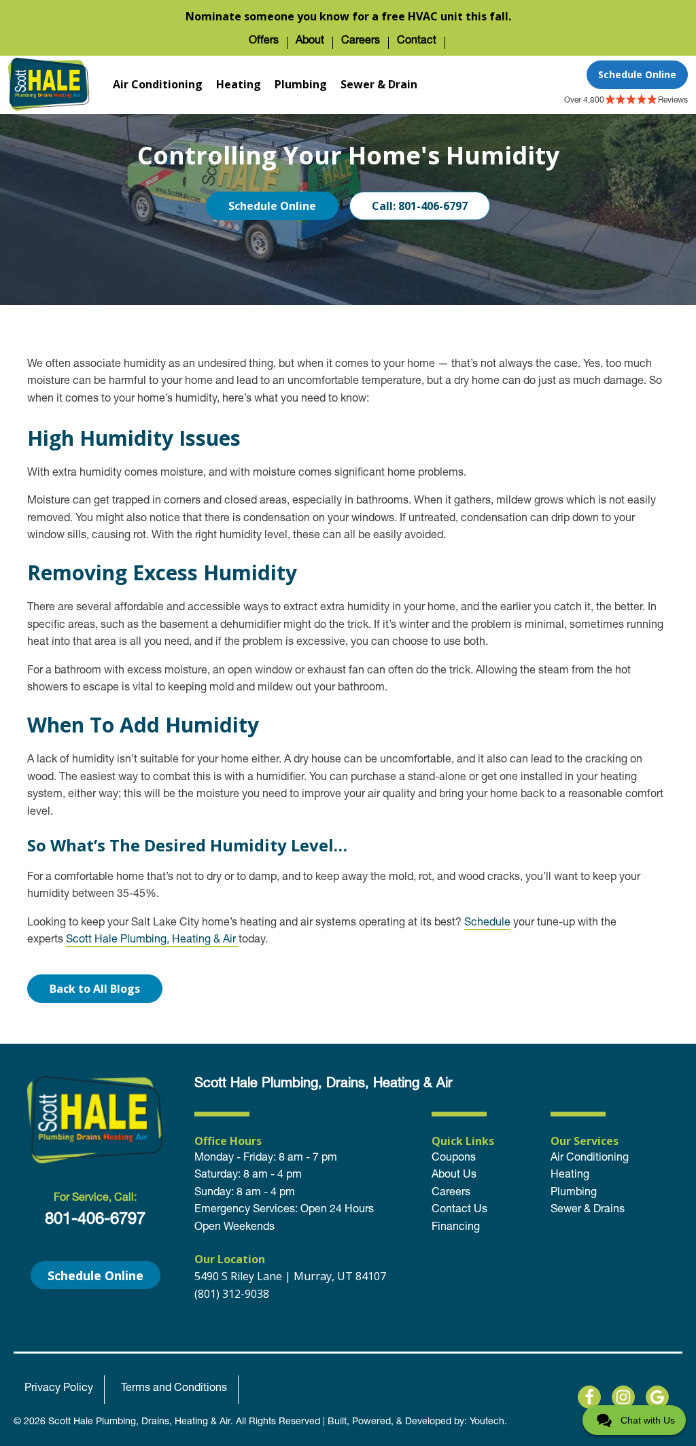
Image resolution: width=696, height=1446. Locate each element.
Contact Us (459, 1210)
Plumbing (301, 84)
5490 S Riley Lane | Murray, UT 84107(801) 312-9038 (290, 1285)
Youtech (487, 1422)
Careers (360, 41)
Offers (264, 41)
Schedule (487, 923)
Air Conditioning (158, 84)
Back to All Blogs (95, 988)
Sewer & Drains (588, 1210)
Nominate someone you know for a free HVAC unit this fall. (348, 16)
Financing (456, 1227)
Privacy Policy (58, 1388)
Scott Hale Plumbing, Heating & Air (152, 940)
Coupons (454, 1158)
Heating (238, 84)
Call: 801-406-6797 (420, 205)
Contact (416, 41)
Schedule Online (637, 74)
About (310, 41)
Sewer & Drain (379, 84)
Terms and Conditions (174, 1388)
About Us (454, 1175)
